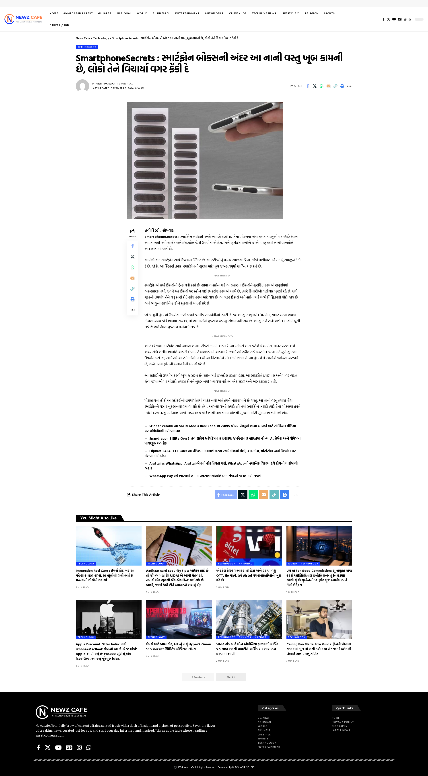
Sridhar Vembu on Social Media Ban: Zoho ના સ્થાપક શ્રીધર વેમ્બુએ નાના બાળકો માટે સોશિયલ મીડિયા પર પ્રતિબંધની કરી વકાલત (220, 428)
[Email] (328, 86)
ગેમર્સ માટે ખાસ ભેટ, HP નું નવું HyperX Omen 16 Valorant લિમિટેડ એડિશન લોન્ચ (178, 647)
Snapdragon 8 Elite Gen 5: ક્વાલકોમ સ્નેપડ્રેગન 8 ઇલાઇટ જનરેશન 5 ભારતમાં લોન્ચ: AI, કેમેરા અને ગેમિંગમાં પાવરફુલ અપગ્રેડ (222, 441)
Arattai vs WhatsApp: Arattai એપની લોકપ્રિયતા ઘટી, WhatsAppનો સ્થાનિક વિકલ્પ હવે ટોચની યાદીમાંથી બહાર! (221, 466)
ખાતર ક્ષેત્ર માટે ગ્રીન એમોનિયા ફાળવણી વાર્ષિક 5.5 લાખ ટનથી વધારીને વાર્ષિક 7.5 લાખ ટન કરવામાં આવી (247, 649)
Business (245, 637)
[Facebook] (384, 19)
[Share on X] (314, 86)
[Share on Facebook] (308, 86)
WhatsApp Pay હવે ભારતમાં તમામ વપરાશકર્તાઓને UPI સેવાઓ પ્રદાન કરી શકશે (205, 475)
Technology (87, 47)
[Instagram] (405, 19)
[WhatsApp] (409, 19)
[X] (388, 19)
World (292, 563)
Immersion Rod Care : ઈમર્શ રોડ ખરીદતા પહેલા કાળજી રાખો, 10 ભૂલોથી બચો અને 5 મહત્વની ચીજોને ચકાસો (105, 575)
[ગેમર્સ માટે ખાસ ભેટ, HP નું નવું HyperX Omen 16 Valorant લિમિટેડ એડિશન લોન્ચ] (179, 619)
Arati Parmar (105, 83)
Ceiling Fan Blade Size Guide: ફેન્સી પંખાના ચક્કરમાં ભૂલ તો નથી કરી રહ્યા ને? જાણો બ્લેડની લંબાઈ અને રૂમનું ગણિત (318, 649)
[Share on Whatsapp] (321, 86)
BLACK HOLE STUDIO (243, 767)
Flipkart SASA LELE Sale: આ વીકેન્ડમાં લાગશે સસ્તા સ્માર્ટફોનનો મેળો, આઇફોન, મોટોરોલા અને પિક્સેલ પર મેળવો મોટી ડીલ (220, 453)
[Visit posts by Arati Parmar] (82, 86)
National (245, 563)
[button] (335, 86)
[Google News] (400, 19)
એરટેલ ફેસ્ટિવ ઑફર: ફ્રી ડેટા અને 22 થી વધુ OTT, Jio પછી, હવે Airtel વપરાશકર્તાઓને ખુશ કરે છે (248, 575)
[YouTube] (394, 19)
